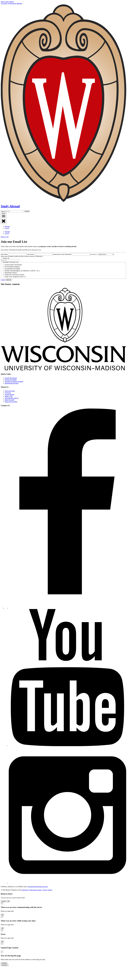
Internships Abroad (11, 273)
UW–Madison (11, 3)
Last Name (30, 254)
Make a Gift (8, 396)
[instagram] (67, 883)
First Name (4, 254)
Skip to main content (7, 1)
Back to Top (5, 237)
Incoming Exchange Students (14, 381)
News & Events (10, 391)
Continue (4, 963)
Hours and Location (11, 401)
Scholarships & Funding (12, 269)
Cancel (3, 280)
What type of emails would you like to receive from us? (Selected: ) (22, 256)
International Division (11, 383)
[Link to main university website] (63, 370)
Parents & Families (11, 380)
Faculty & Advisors (11, 378)
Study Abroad (10, 206)
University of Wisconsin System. (31, 890)
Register (7, 226)
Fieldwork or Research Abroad (14, 275)
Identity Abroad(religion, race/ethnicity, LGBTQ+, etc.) (22, 271)
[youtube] (67, 745)
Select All (6, 258)
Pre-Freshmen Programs (12, 267)
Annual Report (9, 394)
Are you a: (93, 254)
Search (3, 211)
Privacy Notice (47, 890)
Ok (8, 901)
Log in (7, 228)
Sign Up (8, 280)
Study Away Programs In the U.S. (15, 276)
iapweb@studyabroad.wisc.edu (38, 886)
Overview (8, 393)
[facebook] (67, 608)
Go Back (5, 965)
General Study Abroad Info (13, 265)
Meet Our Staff (9, 400)
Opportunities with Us (12, 398)
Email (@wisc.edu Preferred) (62, 254)
